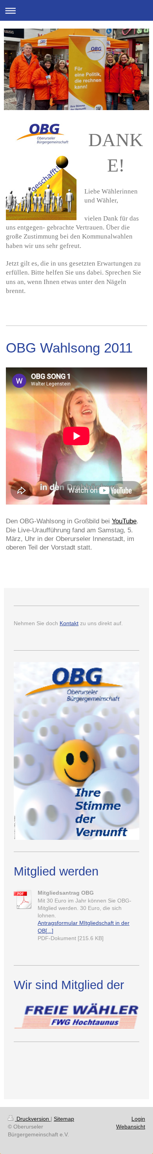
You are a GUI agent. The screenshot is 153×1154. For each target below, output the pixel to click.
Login (138, 1119)
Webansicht (130, 1126)
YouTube (124, 521)
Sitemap (64, 1119)
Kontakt (69, 623)
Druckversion (33, 1119)
